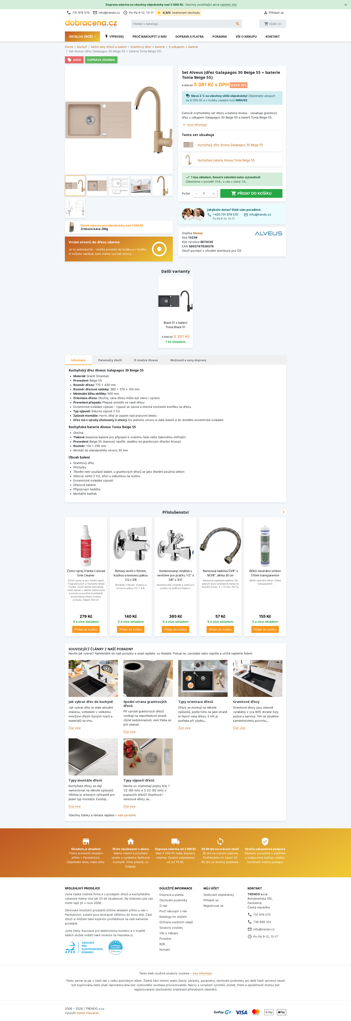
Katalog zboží (81, 37)
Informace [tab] (78, 360)
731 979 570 (78, 12)
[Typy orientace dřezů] (203, 678)
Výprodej (114, 36)
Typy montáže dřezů (85, 780)
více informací (202, 973)
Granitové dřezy (246, 701)
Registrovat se (213, 905)
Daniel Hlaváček (88, 1013)
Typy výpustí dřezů (138, 780)
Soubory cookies (171, 927)
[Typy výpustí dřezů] (148, 756)
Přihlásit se (210, 900)
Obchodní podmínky (173, 900)
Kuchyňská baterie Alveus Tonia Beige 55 (226, 160)
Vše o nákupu (246, 37)
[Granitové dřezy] (257, 678)
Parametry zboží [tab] (110, 360)
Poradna (219, 37)
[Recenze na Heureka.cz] (115, 949)
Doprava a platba (190, 37)
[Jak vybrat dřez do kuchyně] (93, 678)
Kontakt (273, 37)
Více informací (197, 125)
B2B (162, 944)
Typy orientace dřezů (195, 701)
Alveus (198, 233)
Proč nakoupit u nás (150, 37)
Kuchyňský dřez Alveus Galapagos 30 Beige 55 (230, 145)
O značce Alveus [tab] (146, 360)
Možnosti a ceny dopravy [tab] (188, 360)
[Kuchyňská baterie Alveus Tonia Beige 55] (188, 160)
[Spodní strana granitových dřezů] (148, 678)
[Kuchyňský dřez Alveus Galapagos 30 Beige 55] (188, 145)
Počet (186, 193)
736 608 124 (262, 922)
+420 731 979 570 (225, 214)
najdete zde (228, 4)
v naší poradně (125, 815)
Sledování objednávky (218, 895)
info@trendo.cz (106, 12)
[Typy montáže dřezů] (93, 756)
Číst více (75, 728)
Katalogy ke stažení (173, 916)
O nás (163, 905)
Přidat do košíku (251, 193)
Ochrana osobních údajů (176, 922)
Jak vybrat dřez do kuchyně (91, 701)
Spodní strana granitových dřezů (145, 703)
